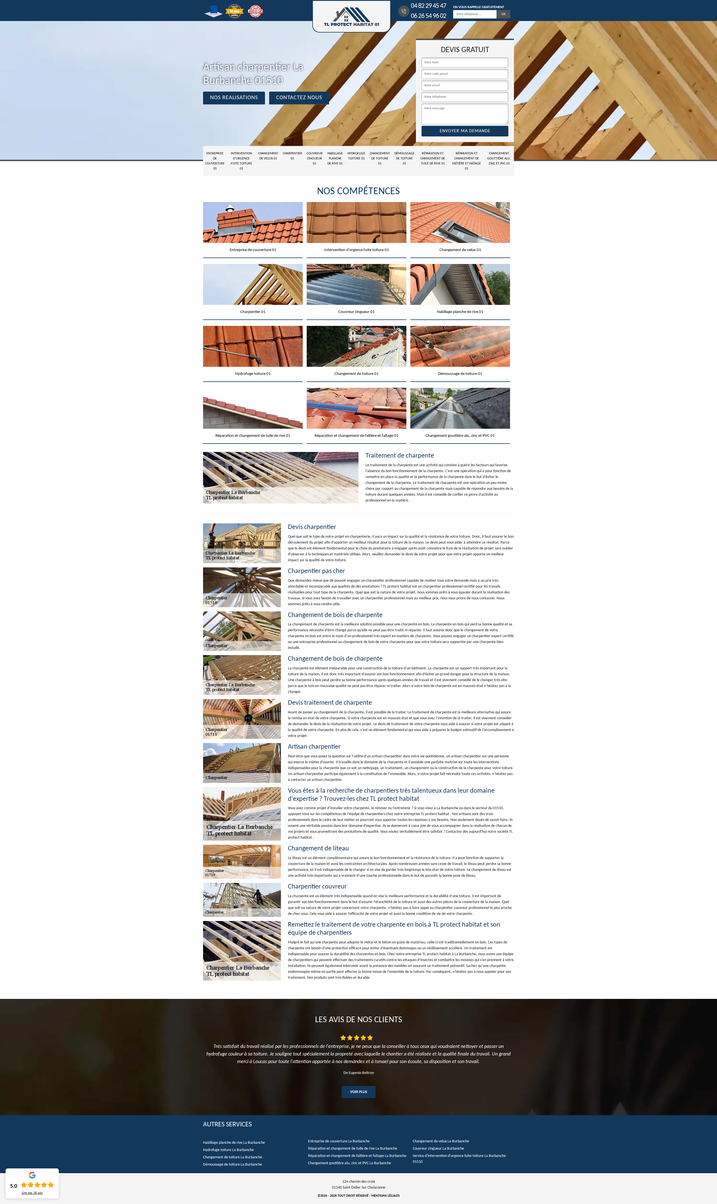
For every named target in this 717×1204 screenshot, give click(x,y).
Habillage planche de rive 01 (335, 158)
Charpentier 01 (292, 156)
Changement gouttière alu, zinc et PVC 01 (499, 158)
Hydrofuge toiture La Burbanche (228, 1150)
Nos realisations (234, 98)
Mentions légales (385, 1196)
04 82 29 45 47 (428, 6)
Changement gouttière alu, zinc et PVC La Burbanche (349, 1163)
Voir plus (358, 1092)
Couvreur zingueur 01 (315, 158)
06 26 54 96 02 (428, 16)
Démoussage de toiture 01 (404, 158)
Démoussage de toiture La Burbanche (232, 1165)
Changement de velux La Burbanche (441, 1141)
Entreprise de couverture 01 (215, 161)
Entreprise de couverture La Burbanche (339, 1141)
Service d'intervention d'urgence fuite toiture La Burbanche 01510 (459, 1159)
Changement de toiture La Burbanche (232, 1157)
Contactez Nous (299, 98)
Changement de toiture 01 (380, 158)
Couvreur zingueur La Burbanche (438, 1149)
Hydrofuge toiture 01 (356, 156)
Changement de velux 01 (268, 156)
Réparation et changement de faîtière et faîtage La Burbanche (357, 1156)
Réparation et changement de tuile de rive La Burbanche (352, 1149)
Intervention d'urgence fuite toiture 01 (241, 161)
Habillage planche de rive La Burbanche (234, 1143)
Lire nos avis (32, 1193)
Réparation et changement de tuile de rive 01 (432, 158)
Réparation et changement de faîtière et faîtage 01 (466, 161)
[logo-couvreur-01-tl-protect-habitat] (351, 16)
